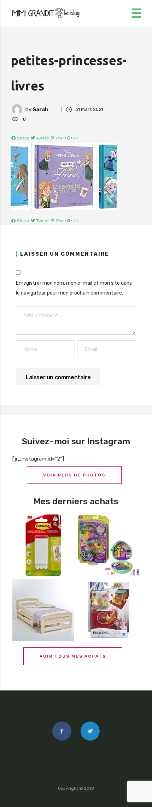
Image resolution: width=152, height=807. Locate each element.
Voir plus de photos (74, 475)
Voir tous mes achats (73, 656)
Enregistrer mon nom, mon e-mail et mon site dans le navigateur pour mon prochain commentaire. (74, 288)
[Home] (46, 13)
